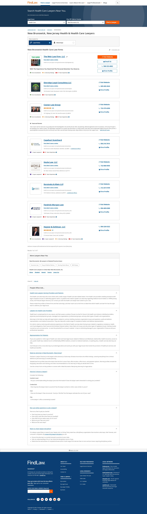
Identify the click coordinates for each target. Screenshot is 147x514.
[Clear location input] (103, 22)
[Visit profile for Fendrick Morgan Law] (35, 209)
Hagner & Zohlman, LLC (54, 227)
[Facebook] (38, 499)
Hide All (36, 281)
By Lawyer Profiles (65, 487)
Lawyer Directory (32, 29)
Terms (29, 509)
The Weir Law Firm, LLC (54, 56)
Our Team (63, 466)
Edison (31, 272)
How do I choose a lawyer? (38, 372)
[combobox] (47, 22)
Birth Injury (75, 265)
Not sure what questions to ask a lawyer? (43, 408)
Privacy (35, 509)
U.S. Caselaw (83, 481)
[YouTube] (42, 499)
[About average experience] (68, 73)
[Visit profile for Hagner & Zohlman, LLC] (35, 231)
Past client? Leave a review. (51, 59)
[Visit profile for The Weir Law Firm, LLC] (35, 61)
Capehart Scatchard (53, 140)
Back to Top (74, 450)
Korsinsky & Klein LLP (53, 184)
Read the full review (105, 130)
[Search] (117, 2)
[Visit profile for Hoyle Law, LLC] (35, 166)
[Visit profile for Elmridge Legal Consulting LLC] (35, 87)
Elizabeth (37, 272)
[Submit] (51, 491)
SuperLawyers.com (107, 472)
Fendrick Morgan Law (54, 204)
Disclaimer (42, 509)
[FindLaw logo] (33, 3)
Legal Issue (31, 19)
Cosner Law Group (52, 104)
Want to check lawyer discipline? (40, 429)
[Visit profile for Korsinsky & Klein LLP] (35, 188)
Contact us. (43, 475)
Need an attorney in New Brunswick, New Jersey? (46, 353)
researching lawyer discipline (53, 434)
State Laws (82, 478)
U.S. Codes (82, 484)
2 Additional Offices (72, 193)
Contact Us (63, 472)
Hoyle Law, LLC (50, 162)
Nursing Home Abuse (63, 265)
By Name (62, 490)
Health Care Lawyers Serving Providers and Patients (46, 293)
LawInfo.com (105, 485)
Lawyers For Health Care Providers (41, 311)
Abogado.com (106, 478)
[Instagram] (50, 499)
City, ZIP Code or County (73, 19)
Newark (43, 272)
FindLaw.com (105, 466)
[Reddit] (54, 499)
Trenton (49, 272)
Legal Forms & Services (86, 466)
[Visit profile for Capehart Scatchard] (35, 144)
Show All (30, 281)
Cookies (50, 509)
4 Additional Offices (76, 148)
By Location (63, 481)
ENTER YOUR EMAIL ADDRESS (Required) (38, 488)
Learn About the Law (85, 475)
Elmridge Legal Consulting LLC (57, 82)
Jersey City (56, 272)
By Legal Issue (64, 484)
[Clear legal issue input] (64, 22)
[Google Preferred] (58, 499)
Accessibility (63, 469)
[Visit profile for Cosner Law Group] (35, 109)
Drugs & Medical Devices (48, 265)
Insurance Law (34, 265)
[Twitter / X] (46, 499)
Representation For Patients (39, 335)
